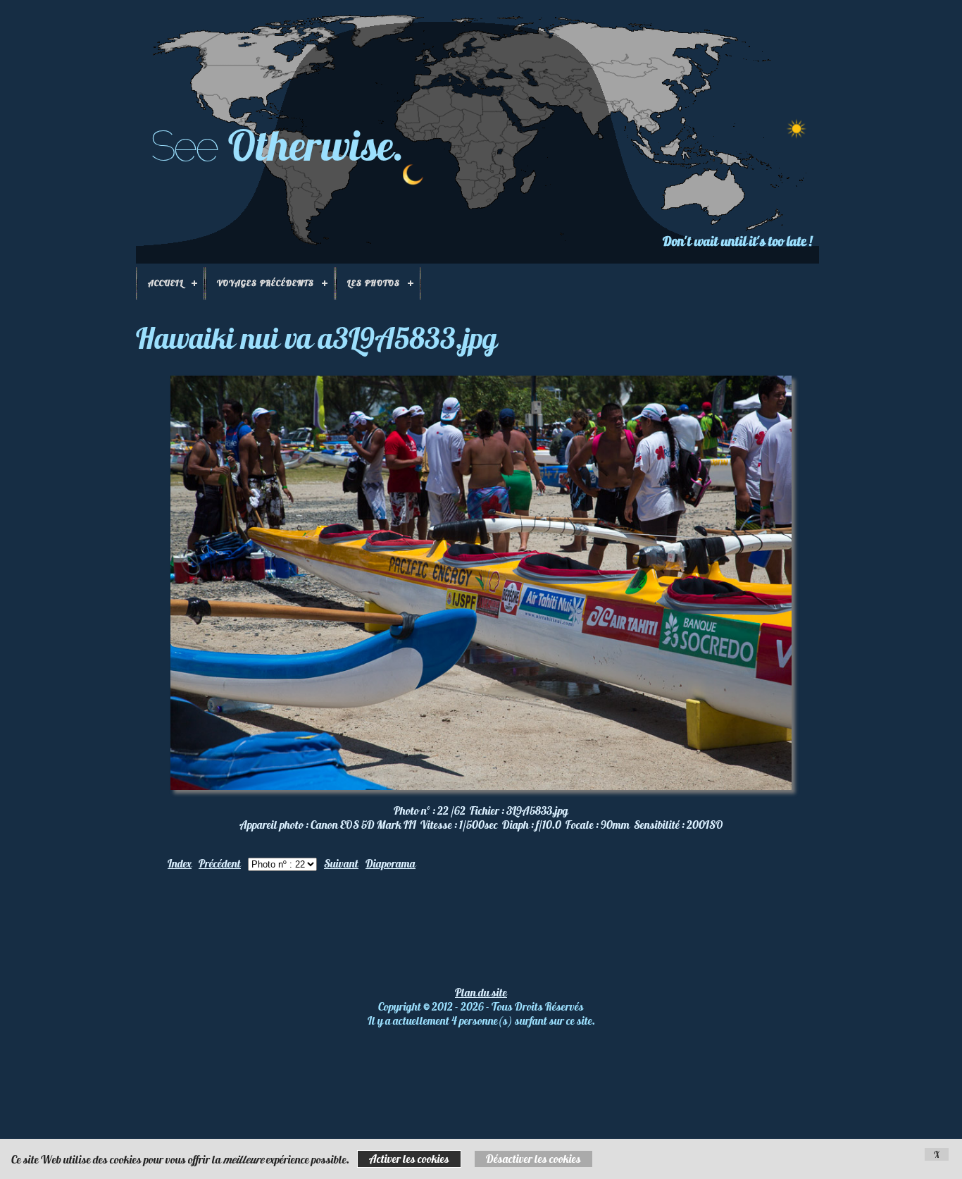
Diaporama (391, 863)
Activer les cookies (409, 1159)
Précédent (220, 863)
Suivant (341, 863)
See (183, 146)
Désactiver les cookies (533, 1159)
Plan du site (481, 992)
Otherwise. (316, 144)
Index (180, 863)
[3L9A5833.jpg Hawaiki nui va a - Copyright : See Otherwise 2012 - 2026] (481, 786)
